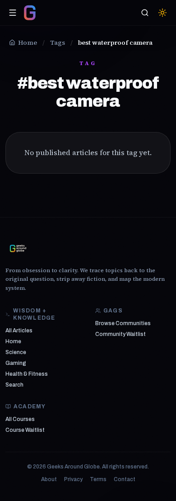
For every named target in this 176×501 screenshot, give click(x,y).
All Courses (20, 419)
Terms (98, 479)
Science (15, 352)
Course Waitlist (25, 430)
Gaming (15, 363)
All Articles (18, 330)
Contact (124, 479)
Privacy (73, 479)
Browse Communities (123, 323)
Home (13, 341)
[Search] (145, 12)
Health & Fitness (26, 374)
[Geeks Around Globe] (18, 248)
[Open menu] (12, 12)
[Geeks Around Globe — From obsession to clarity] (29, 13)
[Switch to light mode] (162, 13)
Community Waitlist (120, 334)
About (49, 479)
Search (14, 385)
